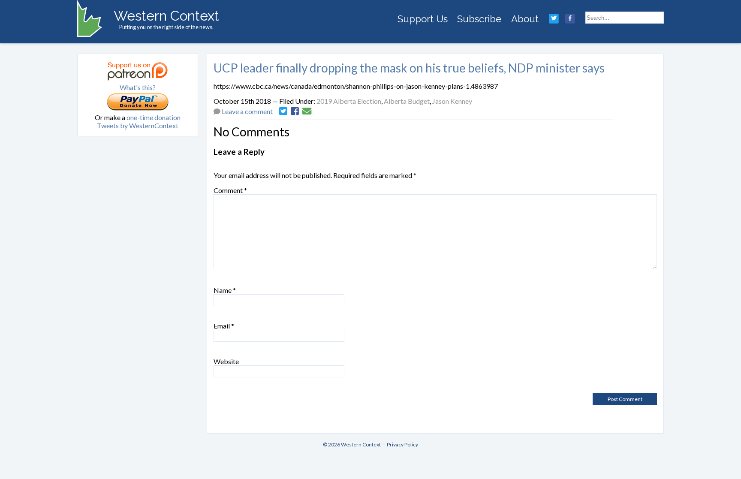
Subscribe (479, 18)
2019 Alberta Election (348, 101)
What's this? (138, 87)
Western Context (166, 16)
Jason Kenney (452, 101)
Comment (230, 190)
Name (225, 290)
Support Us (423, 18)
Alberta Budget (407, 101)
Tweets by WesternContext (137, 125)
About (525, 18)
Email (224, 326)
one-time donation (154, 117)
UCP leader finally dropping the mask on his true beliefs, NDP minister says (409, 67)
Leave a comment (247, 111)
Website (226, 361)
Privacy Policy (402, 444)
